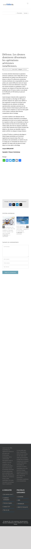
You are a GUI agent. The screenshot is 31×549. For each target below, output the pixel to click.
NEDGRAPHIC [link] (20, 522)
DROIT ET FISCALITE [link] (23, 507)
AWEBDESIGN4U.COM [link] (11, 522)
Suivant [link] (25, 13)
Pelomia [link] (15, 524)
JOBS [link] (19, 500)
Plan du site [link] (6, 510)
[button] (3, 227)
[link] (8, 4)
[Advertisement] (15, 37)
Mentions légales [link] (7, 503)
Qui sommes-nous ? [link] (8, 494)
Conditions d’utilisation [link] (6, 498)
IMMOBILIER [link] (21, 503)
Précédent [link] (19, 13)
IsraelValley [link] (16, 521)
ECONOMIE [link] (20, 496)
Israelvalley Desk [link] (7, 69)
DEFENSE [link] (25, 69)
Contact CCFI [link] (6, 506)
